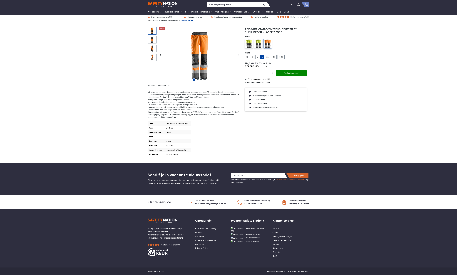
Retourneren (278, 248)
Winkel (276, 228)
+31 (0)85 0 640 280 (253, 203)
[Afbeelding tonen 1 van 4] (194, 79)
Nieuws (198, 232)
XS (247, 57)
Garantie (276, 252)
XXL (273, 57)
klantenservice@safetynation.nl (210, 203)
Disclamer (292, 271)
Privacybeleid (281, 180)
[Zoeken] (264, 4)
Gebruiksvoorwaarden (297, 180)
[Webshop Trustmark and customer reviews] (158, 252)
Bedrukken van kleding (205, 228)
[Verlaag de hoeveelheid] (247, 73)
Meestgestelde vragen (282, 236)
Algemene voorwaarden (276, 271)
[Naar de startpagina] (162, 4)
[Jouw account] (299, 4)
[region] (193, 54)
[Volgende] (238, 54)
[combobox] (234, 4)
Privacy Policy (201, 248)
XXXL (281, 57)
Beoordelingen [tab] (164, 85)
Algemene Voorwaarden (206, 240)
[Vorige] (160, 54)
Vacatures (199, 236)
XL (267, 57)
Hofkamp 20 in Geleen (299, 203)
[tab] (152, 85)
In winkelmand (292, 73)
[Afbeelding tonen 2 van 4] (198, 79)
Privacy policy (303, 271)
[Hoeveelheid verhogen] (272, 73)
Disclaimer (199, 244)
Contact (276, 232)
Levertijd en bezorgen (282, 240)
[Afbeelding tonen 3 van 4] (201, 79)
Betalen (276, 244)
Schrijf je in (299, 175)
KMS (275, 256)
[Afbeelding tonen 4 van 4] (205, 79)
